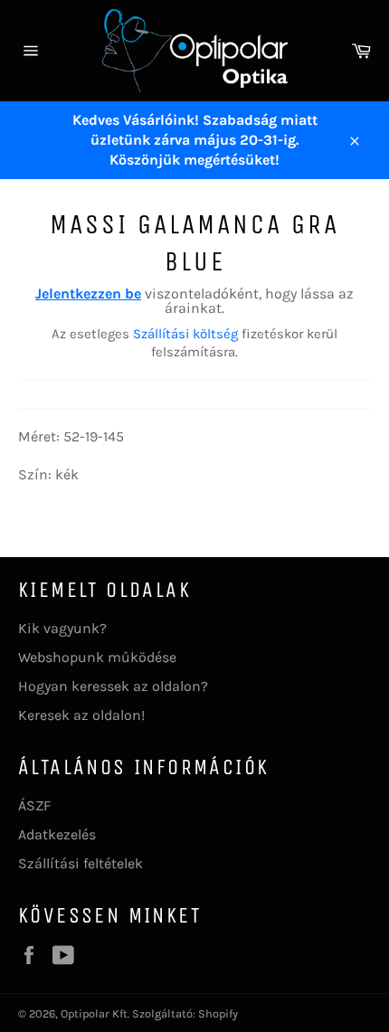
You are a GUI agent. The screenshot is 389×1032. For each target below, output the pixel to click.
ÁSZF (34, 805)
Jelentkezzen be (88, 293)
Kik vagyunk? (62, 628)
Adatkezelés (57, 834)
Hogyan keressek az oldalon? (113, 686)
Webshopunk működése (97, 657)
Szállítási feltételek (80, 863)
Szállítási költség (185, 334)
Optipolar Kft (94, 1013)
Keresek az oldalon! (81, 715)
